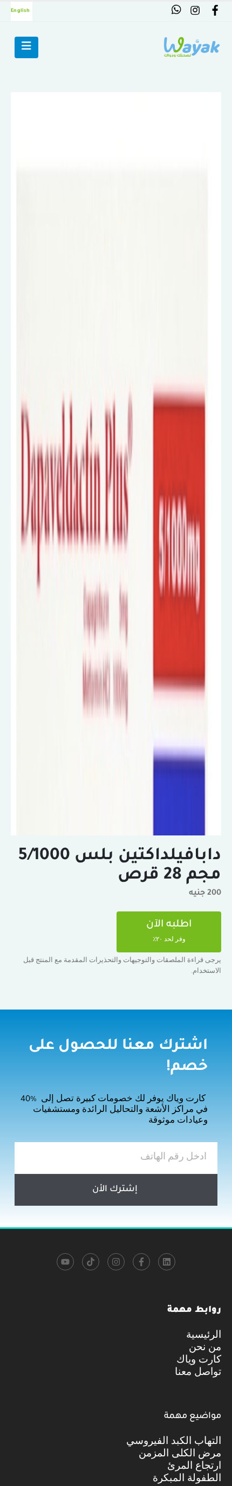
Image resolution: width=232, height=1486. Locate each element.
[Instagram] (116, 1261)
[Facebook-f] (141, 1261)
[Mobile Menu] (26, 47)
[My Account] (214, 13)
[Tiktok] (90, 1261)
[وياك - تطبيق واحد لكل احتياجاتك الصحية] (191, 47)
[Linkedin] (166, 1261)
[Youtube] (65, 1261)
